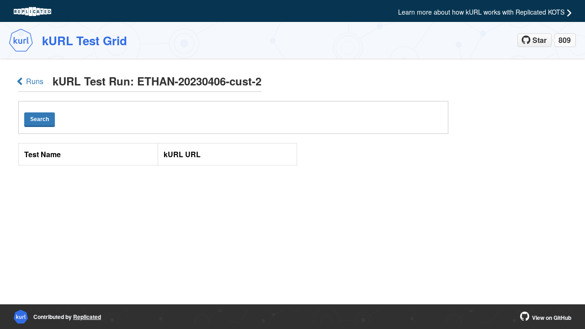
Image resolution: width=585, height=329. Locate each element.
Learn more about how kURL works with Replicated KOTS (481, 11)
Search (39, 119)
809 (564, 40)
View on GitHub (551, 317)
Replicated (87, 317)
